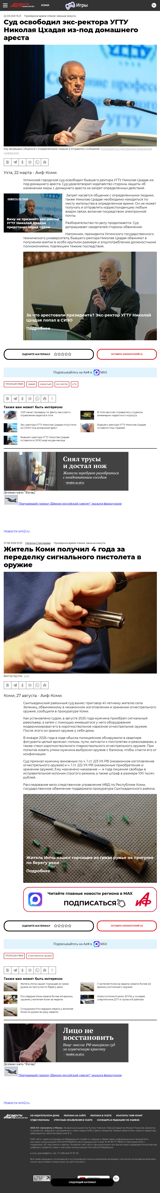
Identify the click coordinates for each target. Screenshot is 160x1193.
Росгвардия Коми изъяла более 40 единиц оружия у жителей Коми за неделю (46, 998)
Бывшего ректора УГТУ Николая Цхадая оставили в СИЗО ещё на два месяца (44, 439)
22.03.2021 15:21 (12, 15)
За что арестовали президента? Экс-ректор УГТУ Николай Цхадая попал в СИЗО (88, 318)
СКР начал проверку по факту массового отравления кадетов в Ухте (45, 414)
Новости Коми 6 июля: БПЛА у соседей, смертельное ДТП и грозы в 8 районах (121, 998)
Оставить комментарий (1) (127, 354)
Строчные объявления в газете (73, 1120)
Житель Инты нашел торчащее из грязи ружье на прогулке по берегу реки (90, 860)
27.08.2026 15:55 (13, 543)
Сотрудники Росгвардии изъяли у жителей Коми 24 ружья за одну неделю (46, 1010)
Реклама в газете (101, 1115)
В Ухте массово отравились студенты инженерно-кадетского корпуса (120, 414)
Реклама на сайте (75, 1115)
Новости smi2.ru (17, 531)
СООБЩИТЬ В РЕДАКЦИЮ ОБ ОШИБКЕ (118, 1120)
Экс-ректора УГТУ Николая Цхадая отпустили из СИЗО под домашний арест (48, 426)
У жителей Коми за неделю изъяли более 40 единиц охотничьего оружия (124, 985)
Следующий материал (82, 1182)
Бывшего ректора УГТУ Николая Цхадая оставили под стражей (121, 426)
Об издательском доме (44, 1115)
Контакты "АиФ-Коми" (129, 1115)
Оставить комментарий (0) (127, 926)
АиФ (26, 675)
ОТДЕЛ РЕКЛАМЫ (39, 1120)
